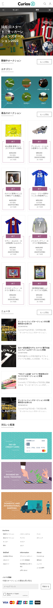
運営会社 (39, 560)
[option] (15, 10)
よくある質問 (40, 568)
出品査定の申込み (8, 556)
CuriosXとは (40, 556)
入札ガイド (6, 560)
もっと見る (44, 62)
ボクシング (40, 538)
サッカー (16, 10)
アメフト (22, 538)
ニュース (39, 564)
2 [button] (28, 52)
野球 (37, 10)
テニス (38, 534)
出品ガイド (6, 564)
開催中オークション (8, 534)
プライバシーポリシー (26, 556)
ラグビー (22, 542)
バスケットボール (25, 534)
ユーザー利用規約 (25, 560)
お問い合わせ (23, 570)
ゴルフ (22, 545)
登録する (45, 586)
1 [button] (24, 52)
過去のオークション (8, 538)
